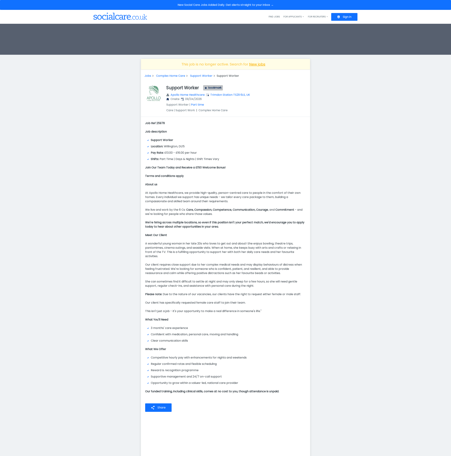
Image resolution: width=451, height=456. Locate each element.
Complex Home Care (170, 76)
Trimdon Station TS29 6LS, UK (230, 95)
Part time (197, 105)
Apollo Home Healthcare (188, 95)
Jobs (147, 76)
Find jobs (274, 16)
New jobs (257, 64)
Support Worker (201, 76)
